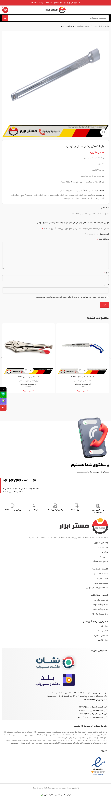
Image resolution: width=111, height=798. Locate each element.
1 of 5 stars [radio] (94, 234)
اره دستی (78, 380)
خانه (107, 26)
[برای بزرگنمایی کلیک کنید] (103, 132)
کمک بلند (100, 198)
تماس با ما (103, 557)
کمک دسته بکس (71, 198)
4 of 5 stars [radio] (88, 234)
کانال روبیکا (103, 631)
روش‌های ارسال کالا (99, 614)
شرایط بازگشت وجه (100, 604)
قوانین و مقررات (101, 600)
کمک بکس (14, 195)
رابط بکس (92, 195)
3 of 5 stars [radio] (90, 234)
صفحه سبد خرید (101, 583)
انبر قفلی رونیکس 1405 (28, 377)
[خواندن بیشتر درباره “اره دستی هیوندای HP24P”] (85, 370)
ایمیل (105, 285)
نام (106, 272)
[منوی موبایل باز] (107, 10)
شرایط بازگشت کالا (100, 609)
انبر (27, 380)
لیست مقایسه (102, 578)
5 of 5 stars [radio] (85, 234)
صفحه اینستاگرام (101, 635)
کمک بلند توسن (87, 198)
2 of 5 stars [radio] (92, 234)
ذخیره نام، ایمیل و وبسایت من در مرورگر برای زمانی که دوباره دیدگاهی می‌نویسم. (71, 297)
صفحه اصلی (103, 547)
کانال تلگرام (103, 640)
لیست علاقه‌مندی (101, 573)
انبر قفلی (22, 380)
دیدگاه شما (103, 239)
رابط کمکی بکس (67, 26)
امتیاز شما (103, 234)
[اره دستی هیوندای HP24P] (82, 349)
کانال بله (104, 626)
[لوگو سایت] (55, 10)
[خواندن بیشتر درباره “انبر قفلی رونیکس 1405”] (31, 370)
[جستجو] (5, 18)
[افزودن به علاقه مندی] (80, 370)
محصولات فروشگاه (100, 561)
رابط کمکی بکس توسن (58, 195)
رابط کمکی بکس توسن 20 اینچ (34, 195)
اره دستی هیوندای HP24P (82, 377)
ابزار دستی (97, 26)
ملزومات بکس (83, 26)
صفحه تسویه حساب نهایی (97, 587)
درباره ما (104, 552)
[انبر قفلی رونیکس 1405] (28, 349)
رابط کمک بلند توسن (78, 195)
